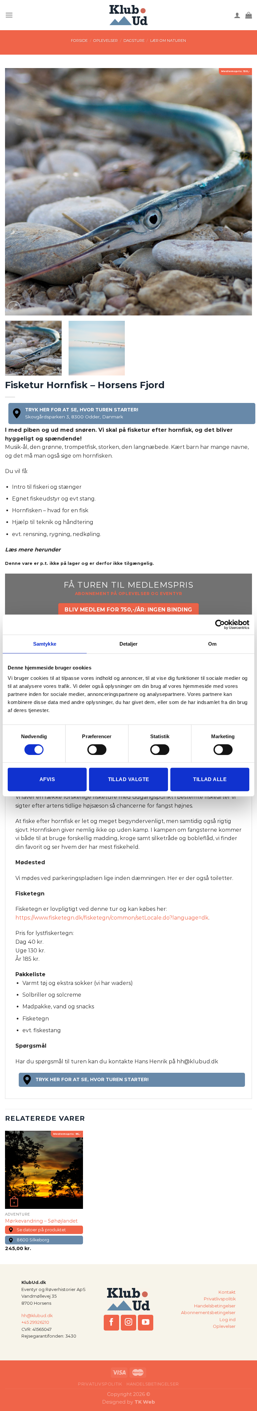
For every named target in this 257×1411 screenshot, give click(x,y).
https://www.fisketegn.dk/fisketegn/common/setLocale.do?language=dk (111, 918)
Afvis (47, 779)
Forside (79, 40)
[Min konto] (237, 15)
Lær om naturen (168, 40)
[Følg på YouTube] (146, 1323)
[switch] (96, 749)
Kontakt (227, 1292)
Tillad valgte (128, 779)
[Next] (239, 192)
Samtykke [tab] (44, 644)
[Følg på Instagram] (129, 1323)
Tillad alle (210, 779)
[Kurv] (248, 15)
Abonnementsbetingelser (208, 1312)
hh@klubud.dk (37, 1315)
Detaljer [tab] (128, 644)
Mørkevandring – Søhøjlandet (41, 1221)
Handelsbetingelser (215, 1305)
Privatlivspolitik (220, 1298)
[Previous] (18, 192)
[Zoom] (13, 307)
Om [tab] (212, 644)
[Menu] (9, 15)
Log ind (228, 1319)
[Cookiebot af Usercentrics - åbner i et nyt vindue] (220, 625)
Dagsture (134, 40)
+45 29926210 (35, 1322)
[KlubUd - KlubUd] (128, 15)
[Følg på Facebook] (111, 1323)
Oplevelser (105, 40)
